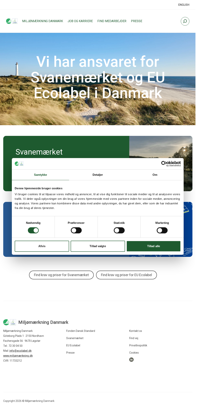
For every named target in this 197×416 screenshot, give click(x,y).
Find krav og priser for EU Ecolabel (126, 275)
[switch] (76, 230)
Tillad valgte (98, 246)
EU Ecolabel (73, 345)
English (183, 4)
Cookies (134, 352)
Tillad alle (153, 246)
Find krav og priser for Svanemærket (61, 275)
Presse (136, 21)
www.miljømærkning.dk (18, 355)
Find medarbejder (111, 21)
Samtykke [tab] (40, 174)
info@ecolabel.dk (20, 350)
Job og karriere (80, 21)
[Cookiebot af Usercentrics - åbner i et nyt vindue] (164, 164)
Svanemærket (74, 338)
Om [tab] (155, 174)
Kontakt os (135, 330)
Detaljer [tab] (98, 174)
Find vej (133, 338)
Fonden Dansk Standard (80, 330)
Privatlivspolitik (138, 345)
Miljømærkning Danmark (42, 21)
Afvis (41, 246)
